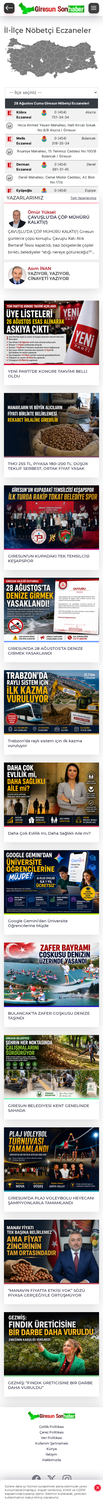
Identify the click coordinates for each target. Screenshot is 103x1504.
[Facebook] (36, 1479)
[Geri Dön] (9, 8)
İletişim (51, 1454)
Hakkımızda (51, 1460)
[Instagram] (67, 1479)
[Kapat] (98, 1488)
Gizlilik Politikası (51, 1427)
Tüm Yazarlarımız (83, 198)
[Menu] (93, 8)
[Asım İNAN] (17, 275)
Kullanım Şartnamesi (51, 1443)
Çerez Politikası (52, 1432)
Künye (51, 1449)
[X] (52, 1479)
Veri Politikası (51, 1438)
